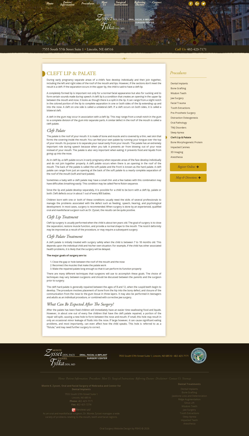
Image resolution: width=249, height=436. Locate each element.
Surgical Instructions (123, 378)
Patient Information (77, 378)
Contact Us (175, 378)
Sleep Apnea (177, 132)
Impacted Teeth (189, 420)
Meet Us (106, 378)
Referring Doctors (144, 378)
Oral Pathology (179, 122)
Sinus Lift (189, 402)
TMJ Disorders (178, 127)
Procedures (87, 3)
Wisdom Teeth (178, 93)
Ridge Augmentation (189, 399)
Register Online (186, 167)
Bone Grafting (178, 88)
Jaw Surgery (177, 98)
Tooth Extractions (180, 108)
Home (49, 3)
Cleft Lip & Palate (181, 137)
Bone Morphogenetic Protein (186, 142)
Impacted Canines (180, 147)
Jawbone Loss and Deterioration (189, 395)
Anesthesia (177, 157)
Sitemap (186, 378)
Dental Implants (179, 83)
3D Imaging (177, 152)
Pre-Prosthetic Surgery (183, 112)
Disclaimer (161, 378)
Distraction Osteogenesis (184, 117)
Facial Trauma (178, 103)
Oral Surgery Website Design (115, 428)
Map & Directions (186, 178)
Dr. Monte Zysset (92, 413)
